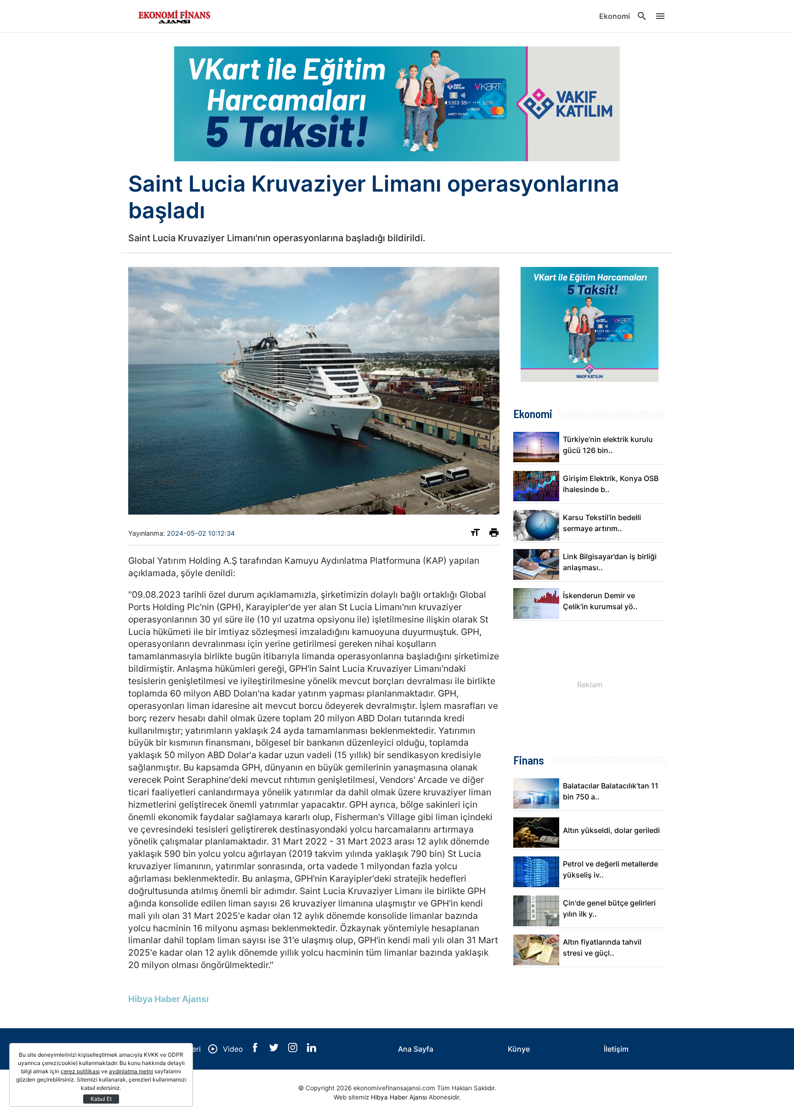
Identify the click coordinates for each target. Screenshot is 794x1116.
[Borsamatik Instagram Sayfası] (294, 1049)
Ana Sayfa (415, 1049)
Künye (519, 1049)
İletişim (616, 1049)
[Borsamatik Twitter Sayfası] (275, 1049)
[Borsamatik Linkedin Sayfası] (311, 1049)
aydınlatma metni (131, 1071)
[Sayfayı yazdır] (493, 534)
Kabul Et (101, 1098)
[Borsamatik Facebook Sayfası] (256, 1049)
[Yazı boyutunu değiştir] (475, 534)
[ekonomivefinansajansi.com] (174, 16)
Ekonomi (614, 16)
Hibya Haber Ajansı (399, 1097)
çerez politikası (80, 1071)
